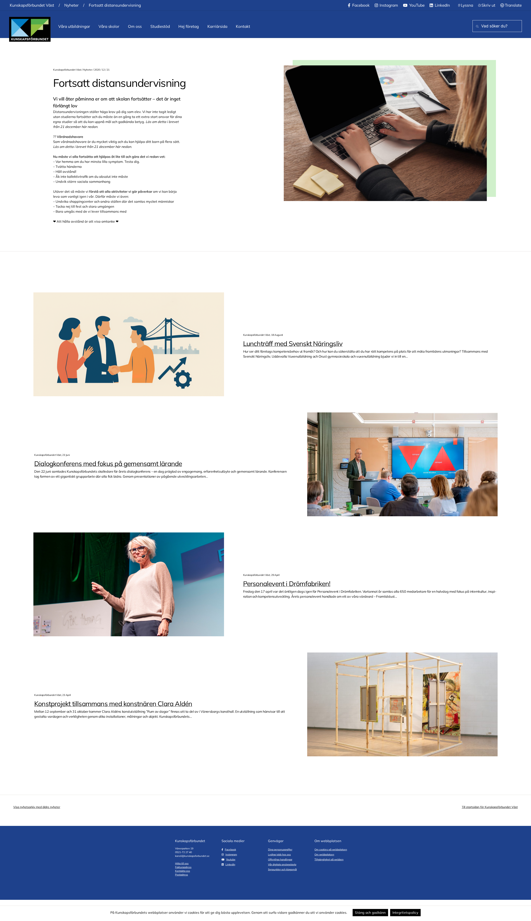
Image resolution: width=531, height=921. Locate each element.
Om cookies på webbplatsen (330, 849)
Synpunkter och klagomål (282, 869)
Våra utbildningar (74, 26)
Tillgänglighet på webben (328, 859)
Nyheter (71, 5)
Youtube (230, 859)
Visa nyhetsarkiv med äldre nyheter (36, 807)
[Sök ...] (476, 26)
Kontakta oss (182, 870)
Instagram (388, 5)
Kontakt (243, 26)
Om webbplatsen (324, 854)
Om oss (135, 26)
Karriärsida (217, 26)
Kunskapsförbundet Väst (32, 5)
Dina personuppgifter (280, 849)
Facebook (360, 5)
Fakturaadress (183, 867)
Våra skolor (109, 26)
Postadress (181, 874)
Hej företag (188, 26)
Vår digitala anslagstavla (282, 864)
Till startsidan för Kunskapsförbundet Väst (490, 807)
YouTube (416, 5)
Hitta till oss (182, 863)
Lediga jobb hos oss (279, 854)
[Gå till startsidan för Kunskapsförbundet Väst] (30, 29)
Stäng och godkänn (370, 912)
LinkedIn (442, 5)
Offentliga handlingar (280, 859)
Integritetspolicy (405, 912)
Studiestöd (160, 26)
